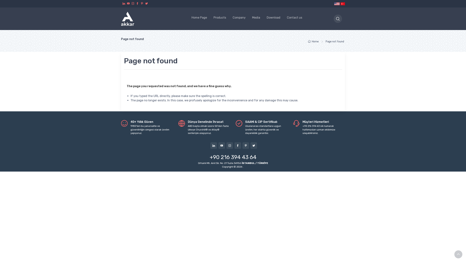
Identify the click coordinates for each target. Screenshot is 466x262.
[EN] (337, 3)
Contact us (294, 17)
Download (273, 17)
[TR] (342, 3)
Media (256, 17)
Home (315, 41)
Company (239, 17)
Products (220, 17)
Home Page (199, 17)
